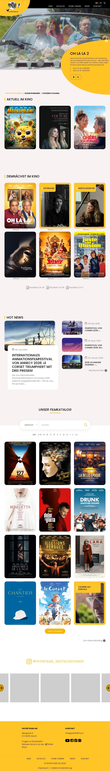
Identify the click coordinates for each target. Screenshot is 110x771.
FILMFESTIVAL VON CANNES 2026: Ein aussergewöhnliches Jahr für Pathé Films (95, 346)
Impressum (43, 768)
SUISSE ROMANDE (32, 93)
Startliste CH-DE (36, 287)
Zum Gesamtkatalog (93, 640)
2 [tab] (53, 66)
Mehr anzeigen (55, 631)
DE (97, 3)
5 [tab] (59, 66)
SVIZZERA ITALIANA (50, 93)
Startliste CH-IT (76, 287)
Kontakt (97, 6)
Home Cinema (74, 6)
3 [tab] (55, 66)
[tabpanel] (55, 39)
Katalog (61, 6)
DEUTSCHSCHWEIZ (14, 93)
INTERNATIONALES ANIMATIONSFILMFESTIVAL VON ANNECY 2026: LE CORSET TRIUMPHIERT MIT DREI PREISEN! (32, 363)
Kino (51, 6)
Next (106, 41)
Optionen (29, 424)
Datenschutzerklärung (61, 768)
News (87, 6)
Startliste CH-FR (56, 287)
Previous (4, 41)
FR (101, 3)
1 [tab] (51, 66)
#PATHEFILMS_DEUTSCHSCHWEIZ (58, 661)
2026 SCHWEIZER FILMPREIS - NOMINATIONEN (93, 363)
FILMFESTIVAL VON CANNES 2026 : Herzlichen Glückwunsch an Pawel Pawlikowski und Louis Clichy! (94, 329)
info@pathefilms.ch (74, 733)
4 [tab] (57, 66)
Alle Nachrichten (97, 370)
